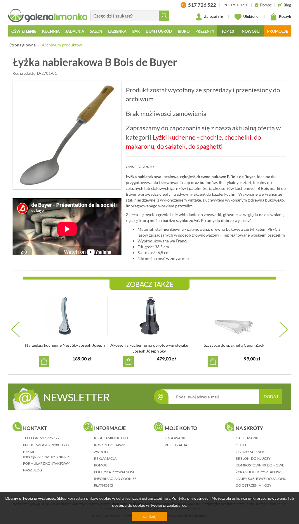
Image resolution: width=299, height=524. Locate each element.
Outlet (242, 445)
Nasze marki (247, 438)
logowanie (175, 438)
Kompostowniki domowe (260, 465)
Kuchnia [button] (51, 31)
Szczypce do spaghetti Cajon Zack (234, 345)
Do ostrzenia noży (254, 485)
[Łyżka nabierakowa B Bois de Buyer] (67, 135)
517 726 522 (50, 438)
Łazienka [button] (117, 31)
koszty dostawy (109, 445)
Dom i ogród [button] (159, 31)
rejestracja (176, 445)
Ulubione (250, 16)
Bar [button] (136, 31)
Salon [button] (96, 31)
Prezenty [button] (205, 31)
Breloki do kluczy (253, 458)
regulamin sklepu (111, 438)
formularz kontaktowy (46, 463)
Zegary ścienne (250, 452)
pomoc (100, 465)
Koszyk (284, 16)
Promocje (277, 31)
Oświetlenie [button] (23, 31)
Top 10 (227, 31)
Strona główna (22, 44)
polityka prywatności (115, 472)
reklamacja (105, 458)
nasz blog (32, 470)
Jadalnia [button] (74, 31)
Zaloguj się (213, 16)
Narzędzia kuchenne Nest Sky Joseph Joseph (65, 345)
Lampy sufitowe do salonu (261, 478)
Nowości (251, 31)
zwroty (101, 452)
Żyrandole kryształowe (259, 472)
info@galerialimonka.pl (46, 456)
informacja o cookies (115, 478)
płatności (103, 485)
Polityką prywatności (190, 498)
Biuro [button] (184, 31)
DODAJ (271, 396)
